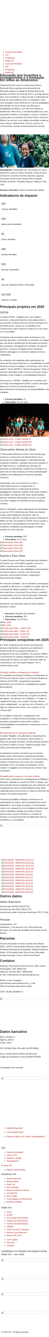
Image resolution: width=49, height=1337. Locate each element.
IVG (7, 55)
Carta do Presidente (13, 52)
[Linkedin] (10, 1140)
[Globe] (3, 1063)
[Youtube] (7, 1140)
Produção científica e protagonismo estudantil (19, 672)
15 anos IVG (6, 1165)
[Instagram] (1, 1063)
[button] (24, 672)
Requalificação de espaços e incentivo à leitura (20, 776)
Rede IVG (9, 61)
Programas (10, 58)
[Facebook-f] (2, 1140)
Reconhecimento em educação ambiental (17, 733)
